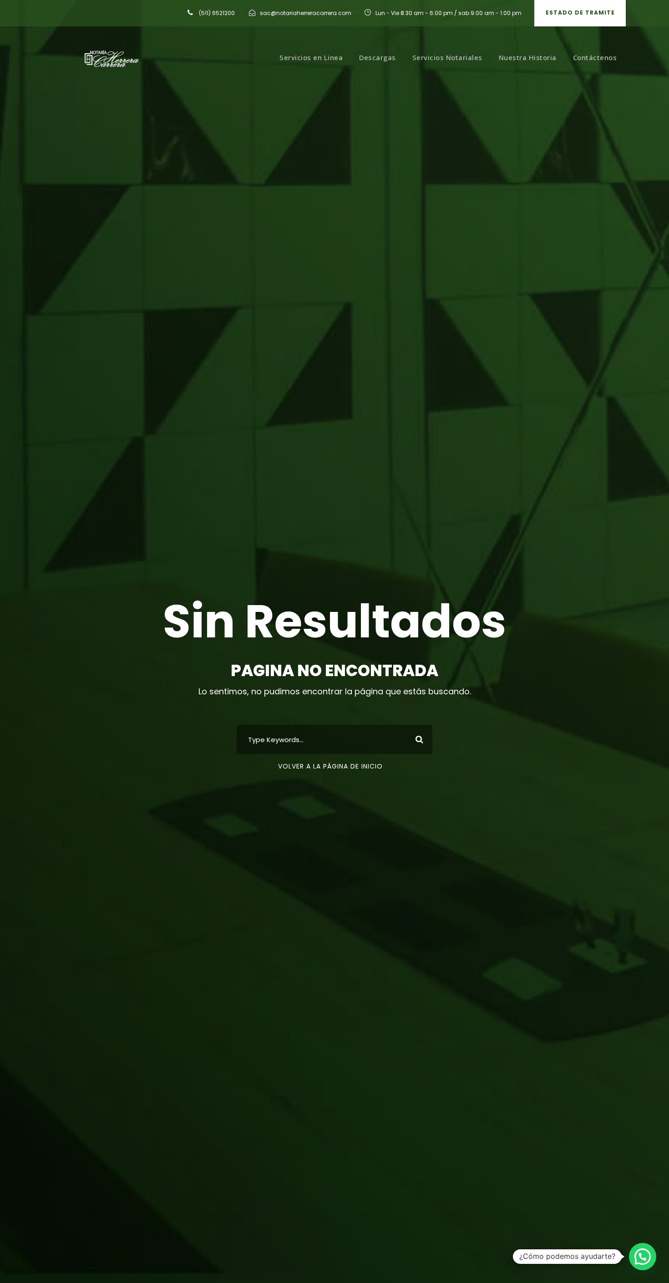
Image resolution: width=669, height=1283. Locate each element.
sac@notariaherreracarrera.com (305, 13)
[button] (642, 1256)
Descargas (377, 57)
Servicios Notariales (447, 57)
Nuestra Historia (528, 57)
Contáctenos (595, 57)
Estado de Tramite (580, 12)
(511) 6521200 (216, 13)
